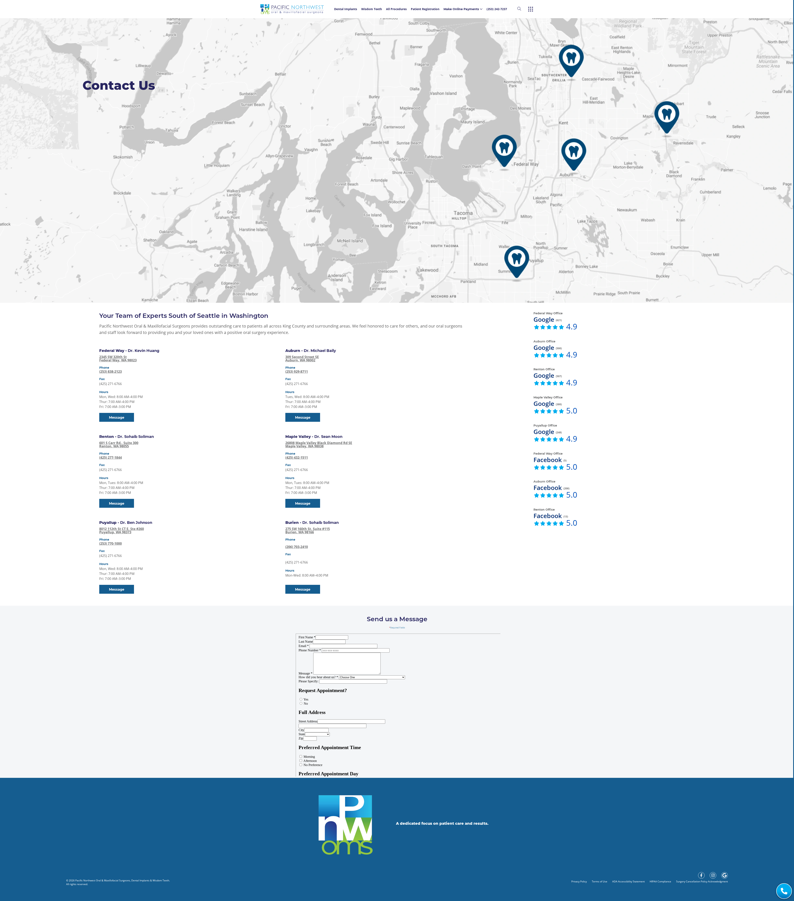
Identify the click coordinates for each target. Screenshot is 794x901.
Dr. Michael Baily (320, 350)
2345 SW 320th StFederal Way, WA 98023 (118, 358)
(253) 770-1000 (110, 543)
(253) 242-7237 (497, 9)
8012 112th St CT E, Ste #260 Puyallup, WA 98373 (121, 530)
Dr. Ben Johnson (136, 522)
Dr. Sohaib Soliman (135, 436)
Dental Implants (345, 9)
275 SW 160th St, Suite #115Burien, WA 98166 (307, 530)
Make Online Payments (461, 9)
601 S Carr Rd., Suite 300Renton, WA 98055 (118, 444)
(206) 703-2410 (296, 546)
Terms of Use (599, 881)
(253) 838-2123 (110, 371)
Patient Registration (425, 9)
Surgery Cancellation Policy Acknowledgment (702, 881)
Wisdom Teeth (371, 9)
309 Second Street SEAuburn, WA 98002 (302, 358)
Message (116, 418)
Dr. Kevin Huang (143, 350)
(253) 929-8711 (296, 371)
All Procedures (396, 9)
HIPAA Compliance (660, 881)
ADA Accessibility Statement (628, 881)
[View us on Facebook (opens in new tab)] (701, 875)
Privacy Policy (579, 881)
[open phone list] (784, 891)
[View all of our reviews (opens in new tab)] (548, 327)
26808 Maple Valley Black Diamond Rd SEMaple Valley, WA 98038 (318, 444)
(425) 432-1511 (296, 457)
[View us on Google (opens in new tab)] (724, 875)
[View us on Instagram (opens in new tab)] (713, 875)
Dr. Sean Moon (328, 436)
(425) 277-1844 (110, 457)
